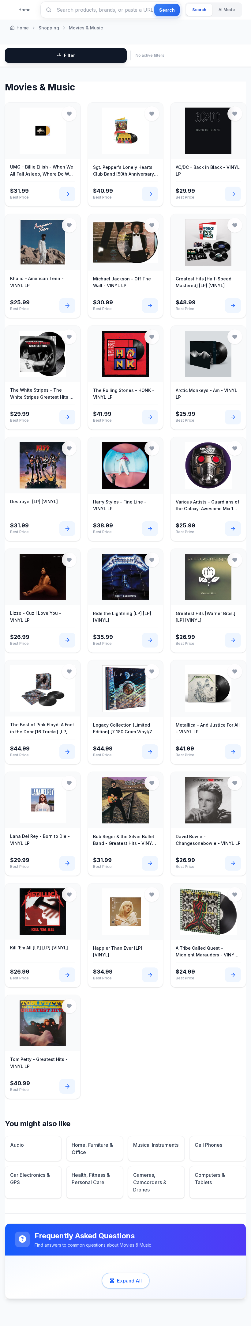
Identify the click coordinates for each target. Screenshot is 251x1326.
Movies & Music (86, 27)
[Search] (48, 10)
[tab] (199, 10)
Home (24, 9)
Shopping (49, 27)
